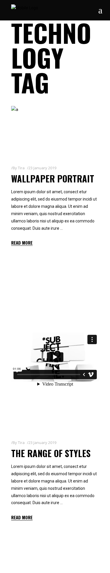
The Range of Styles (51, 453)
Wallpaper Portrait (52, 178)
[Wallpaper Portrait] (55, 131)
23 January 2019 (42, 167)
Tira (21, 167)
